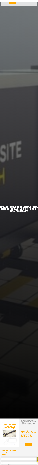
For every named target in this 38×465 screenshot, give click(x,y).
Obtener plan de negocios (37, 459)
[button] (3, 433)
